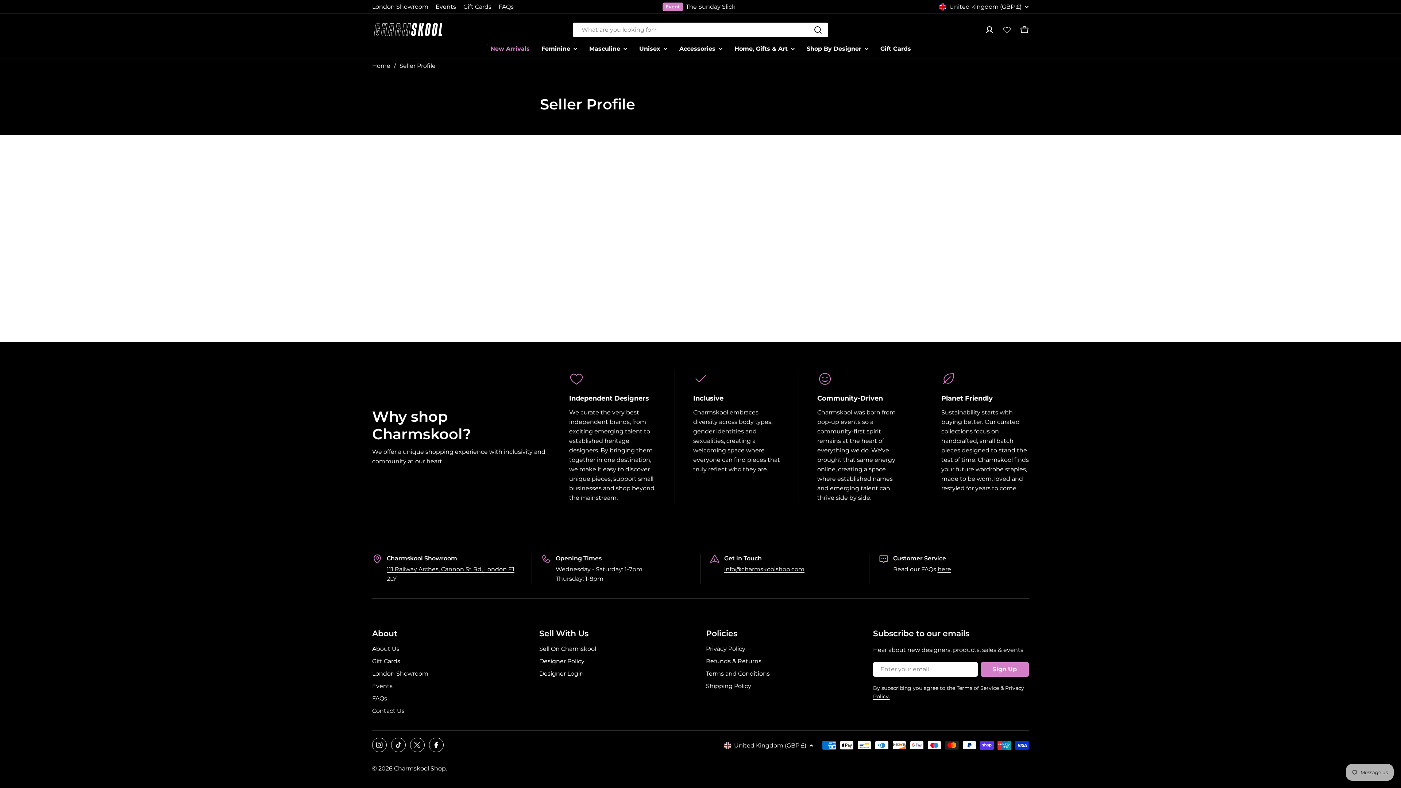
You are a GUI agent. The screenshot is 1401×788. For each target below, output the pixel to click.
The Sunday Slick (711, 6)
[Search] (818, 30)
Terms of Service (978, 688)
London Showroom (400, 6)
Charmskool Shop (420, 768)
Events (446, 6)
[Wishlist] (1007, 30)
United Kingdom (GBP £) (985, 6)
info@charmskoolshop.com (764, 569)
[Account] (989, 30)
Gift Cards (477, 6)
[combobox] (700, 30)
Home (381, 65)
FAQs (506, 6)
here (944, 569)
